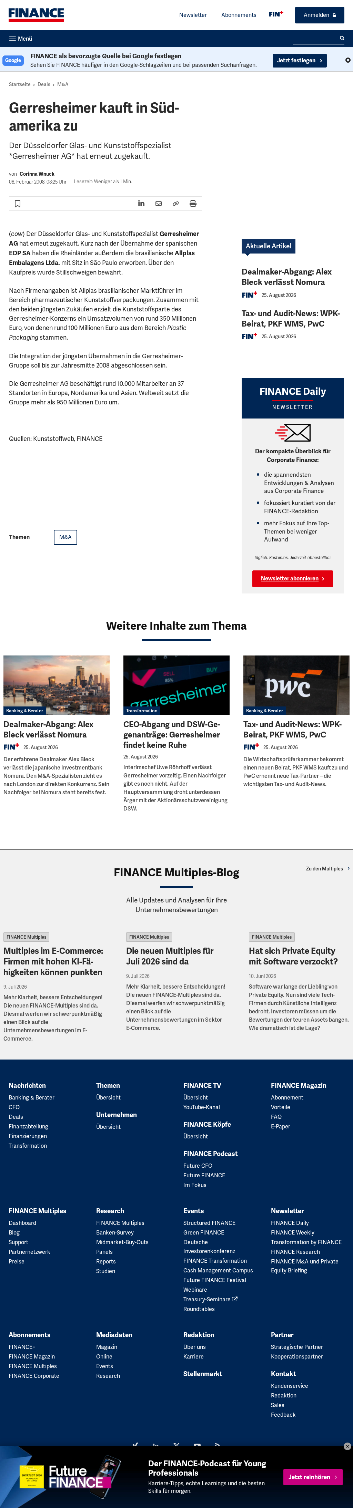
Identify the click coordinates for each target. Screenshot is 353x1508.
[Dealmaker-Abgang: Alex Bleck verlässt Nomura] (56, 685)
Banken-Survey (115, 1232)
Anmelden (316, 15)
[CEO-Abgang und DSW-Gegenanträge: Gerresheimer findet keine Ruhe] (176, 685)
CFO (14, 1107)
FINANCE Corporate (34, 1376)
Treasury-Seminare (207, 1299)
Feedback (283, 1414)
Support (18, 1242)
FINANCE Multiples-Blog (176, 872)
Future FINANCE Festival (214, 1280)
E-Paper (280, 1126)
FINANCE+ (22, 1347)
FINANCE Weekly (292, 1232)
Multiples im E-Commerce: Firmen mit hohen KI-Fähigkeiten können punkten (53, 962)
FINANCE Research (295, 1252)
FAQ (276, 1116)
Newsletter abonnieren (290, 578)
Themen (108, 1086)
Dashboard (22, 1223)
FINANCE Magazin (298, 1086)
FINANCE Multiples (26, 937)
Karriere (193, 1356)
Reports (106, 1261)
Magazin (106, 1347)
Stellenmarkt (202, 1374)
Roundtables (199, 1309)
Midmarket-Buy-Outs (122, 1242)
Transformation (142, 711)
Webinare (195, 1289)
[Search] (342, 38)
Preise (16, 1261)
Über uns (194, 1347)
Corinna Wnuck (37, 174)
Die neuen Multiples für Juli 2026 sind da (169, 956)
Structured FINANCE (209, 1223)
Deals (44, 84)
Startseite (20, 84)
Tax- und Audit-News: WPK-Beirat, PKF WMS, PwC (291, 319)
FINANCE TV (202, 1086)
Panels (104, 1252)
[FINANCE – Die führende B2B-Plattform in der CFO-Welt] (36, 15)
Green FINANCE (203, 1232)
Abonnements (238, 15)
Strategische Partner (297, 1347)
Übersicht (108, 1097)
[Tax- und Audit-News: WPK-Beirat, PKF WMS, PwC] (296, 685)
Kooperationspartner (297, 1356)
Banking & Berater (24, 711)
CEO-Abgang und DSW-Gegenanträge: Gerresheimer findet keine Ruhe (171, 735)
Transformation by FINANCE (306, 1242)
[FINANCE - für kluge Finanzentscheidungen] (276, 14)
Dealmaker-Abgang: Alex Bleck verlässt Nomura (287, 277)
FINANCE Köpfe (207, 1124)
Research (110, 1211)
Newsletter (193, 15)
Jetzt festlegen (296, 60)
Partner (282, 1335)
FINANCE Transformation (215, 1260)
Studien (105, 1271)
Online (104, 1356)
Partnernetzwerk (29, 1252)
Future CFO (197, 1165)
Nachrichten (27, 1086)
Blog (14, 1232)
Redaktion (198, 1335)
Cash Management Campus (218, 1270)
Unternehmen (116, 1115)
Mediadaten (114, 1335)
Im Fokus (194, 1185)
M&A (63, 84)
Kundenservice (289, 1386)
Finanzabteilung (28, 1126)
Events (193, 1211)
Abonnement (287, 1097)
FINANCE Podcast (210, 1154)
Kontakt (283, 1374)
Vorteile (280, 1107)
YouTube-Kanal (201, 1107)
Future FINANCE (204, 1175)
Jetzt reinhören (309, 1477)
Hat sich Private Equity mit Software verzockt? (293, 956)
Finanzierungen (28, 1136)
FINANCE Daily (290, 1223)
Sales (277, 1405)
